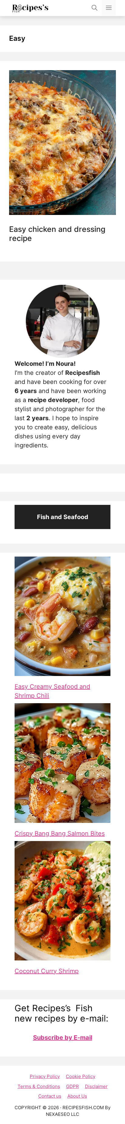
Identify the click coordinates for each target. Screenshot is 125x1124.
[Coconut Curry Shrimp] (62, 900)
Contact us (49, 1096)
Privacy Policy (45, 1076)
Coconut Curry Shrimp (47, 971)
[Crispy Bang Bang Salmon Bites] (62, 763)
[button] (94, 8)
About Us (77, 1096)
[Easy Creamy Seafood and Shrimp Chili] (62, 616)
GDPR (72, 1086)
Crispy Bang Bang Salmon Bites (60, 833)
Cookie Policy (80, 1076)
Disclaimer (96, 1086)
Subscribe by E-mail (62, 1037)
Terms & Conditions (39, 1086)
